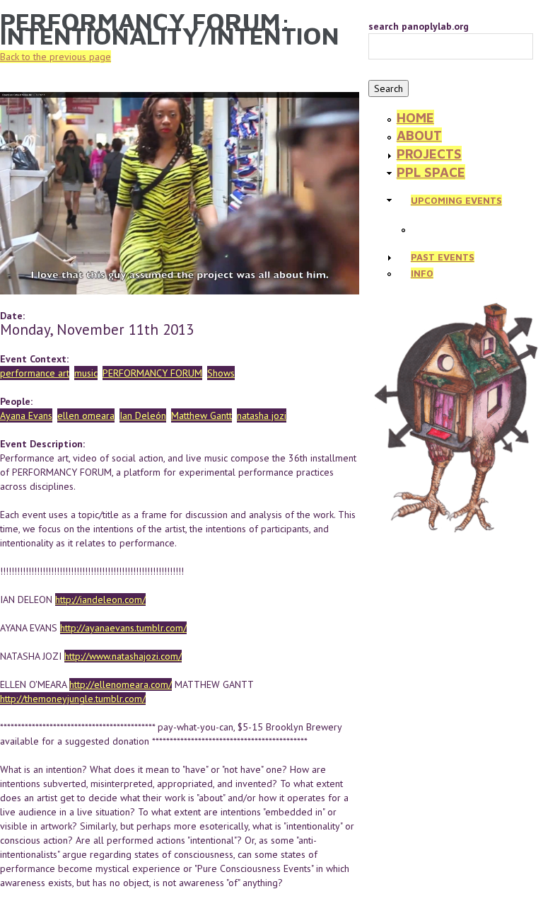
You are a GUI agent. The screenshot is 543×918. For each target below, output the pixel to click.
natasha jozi (261, 415)
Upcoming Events (456, 200)
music (86, 373)
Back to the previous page (55, 56)
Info (422, 273)
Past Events (442, 257)
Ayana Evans (26, 415)
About (419, 135)
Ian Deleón (142, 415)
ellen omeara (86, 415)
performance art (34, 373)
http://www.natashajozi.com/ (123, 656)
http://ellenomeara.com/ (120, 684)
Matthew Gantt (201, 415)
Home (415, 117)
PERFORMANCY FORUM (152, 373)
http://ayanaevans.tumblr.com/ (123, 627)
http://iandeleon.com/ (100, 599)
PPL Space (431, 172)
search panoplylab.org (418, 26)
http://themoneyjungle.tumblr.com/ (73, 698)
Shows (221, 373)
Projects (429, 153)
